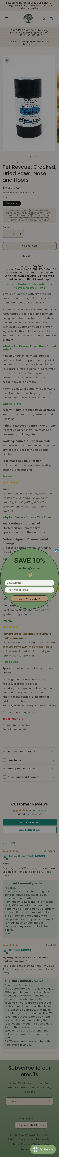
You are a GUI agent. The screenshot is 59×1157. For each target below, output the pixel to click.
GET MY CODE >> (29, 598)
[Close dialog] (56, 550)
